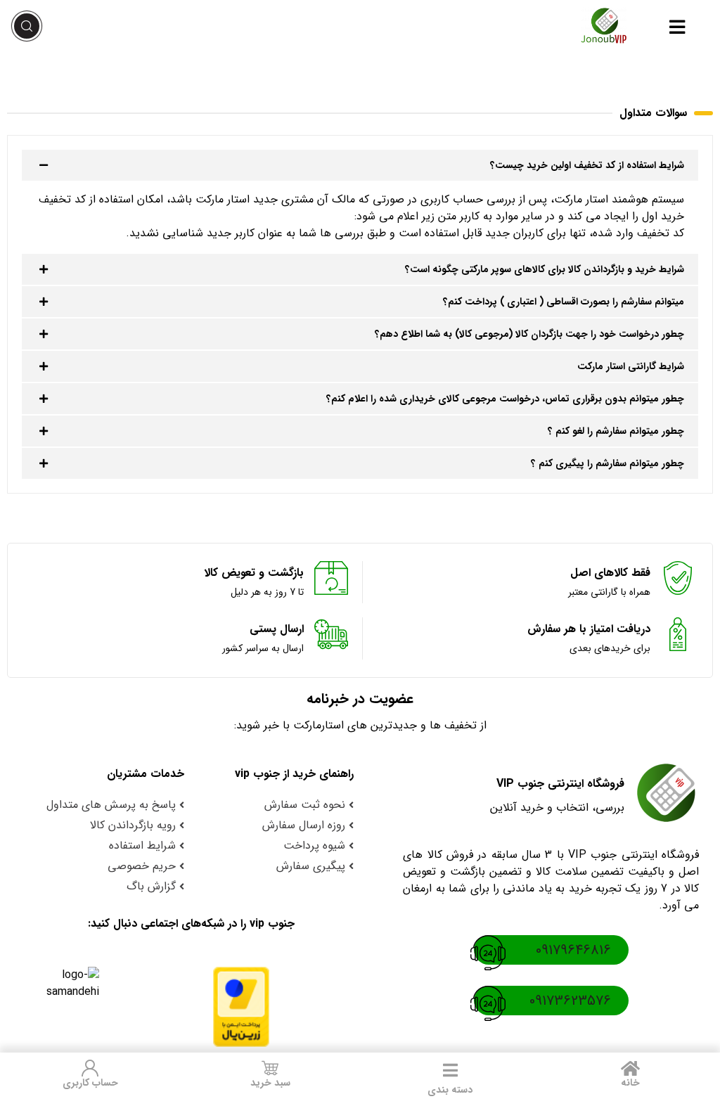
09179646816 (573, 950)
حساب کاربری (90, 1083)
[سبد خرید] (270, 1068)
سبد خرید (270, 1083)
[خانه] (630, 1068)
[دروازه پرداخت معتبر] (233, 1006)
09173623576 (570, 1001)
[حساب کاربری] (90, 1068)
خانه (630, 1083)
